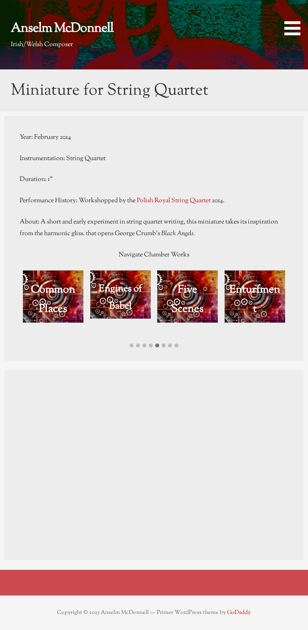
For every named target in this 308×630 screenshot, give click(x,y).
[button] (295, 19)
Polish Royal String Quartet (174, 200)
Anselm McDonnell (62, 28)
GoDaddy (239, 612)
